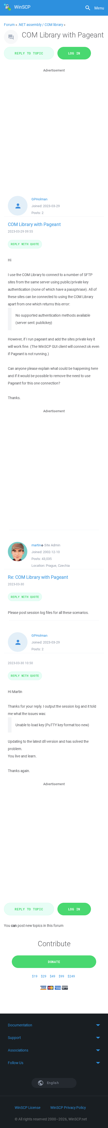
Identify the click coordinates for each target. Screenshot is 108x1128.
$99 (61, 976)
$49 (52, 976)
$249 (71, 976)
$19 (34, 976)
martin (36, 545)
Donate (54, 962)
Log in (74, 53)
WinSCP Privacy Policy (68, 1107)
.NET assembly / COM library (40, 24)
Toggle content (54, 1025)
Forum (9, 24)
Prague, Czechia (58, 565)
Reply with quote (25, 244)
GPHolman (39, 199)
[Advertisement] (54, 127)
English (52, 1083)
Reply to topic (29, 53)
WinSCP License (27, 1107)
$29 (43, 976)
